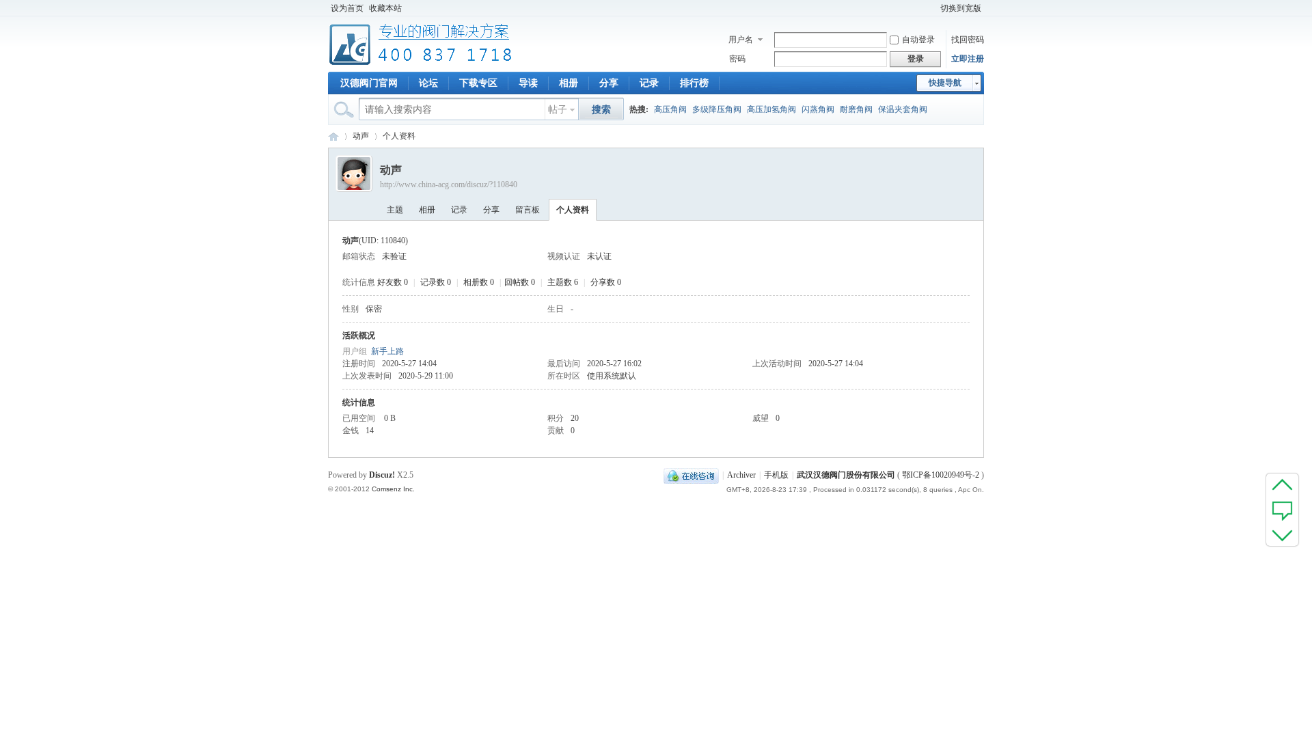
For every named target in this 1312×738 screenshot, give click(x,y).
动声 (361, 136)
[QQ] (691, 475)
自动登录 (918, 39)
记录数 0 (435, 282)
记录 (649, 83)
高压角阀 (670, 109)
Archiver (741, 475)
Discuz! (382, 475)
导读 (528, 83)
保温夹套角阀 (902, 109)
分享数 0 (605, 282)
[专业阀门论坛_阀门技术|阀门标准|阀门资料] (420, 63)
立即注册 (967, 59)
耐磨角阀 (856, 109)
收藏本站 (385, 8)
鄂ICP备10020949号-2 (940, 475)
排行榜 (694, 83)
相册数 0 (478, 282)
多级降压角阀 (716, 109)
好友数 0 (392, 282)
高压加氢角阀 (771, 109)
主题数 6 (562, 282)
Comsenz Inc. (393, 489)
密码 (737, 59)
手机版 (776, 475)
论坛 (428, 83)
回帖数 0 (519, 282)
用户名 (740, 39)
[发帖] (1282, 510)
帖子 (557, 110)
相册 (568, 83)
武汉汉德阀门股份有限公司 (846, 475)
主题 (395, 210)
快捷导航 (945, 82)
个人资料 (572, 210)
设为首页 (347, 8)
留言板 (527, 210)
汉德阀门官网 (369, 83)
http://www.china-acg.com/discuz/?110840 (448, 184)
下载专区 (478, 83)
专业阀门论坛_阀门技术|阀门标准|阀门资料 (333, 136)
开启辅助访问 (931, 8)
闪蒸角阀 (818, 109)
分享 (608, 83)
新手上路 (387, 351)
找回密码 (967, 39)
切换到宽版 (960, 8)
